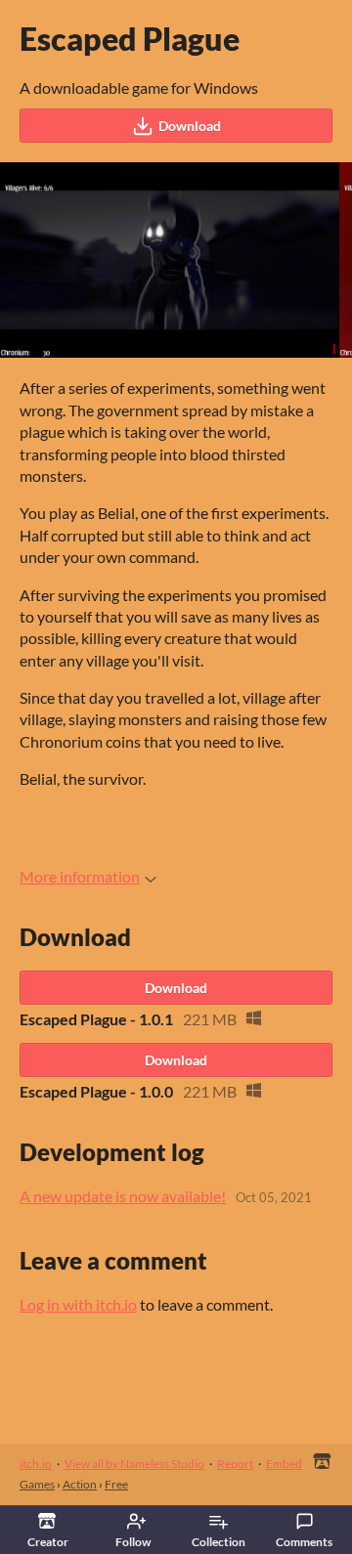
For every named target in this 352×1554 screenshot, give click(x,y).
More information (80, 876)
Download (189, 125)
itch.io (36, 1463)
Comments (304, 1541)
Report (235, 1463)
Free (116, 1484)
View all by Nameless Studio (134, 1463)
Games (37, 1484)
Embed (284, 1463)
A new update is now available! (123, 1196)
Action (80, 1484)
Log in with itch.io (78, 1304)
